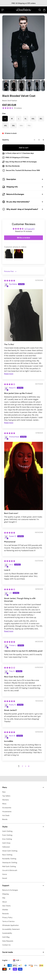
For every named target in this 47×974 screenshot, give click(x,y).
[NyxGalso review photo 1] (23, 315)
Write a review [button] (23, 237)
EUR (17, 960)
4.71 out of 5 (29, 229)
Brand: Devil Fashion (9, 101)
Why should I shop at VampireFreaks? (22, 209)
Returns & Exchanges (15, 194)
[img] (9, 280)
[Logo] (23, 10)
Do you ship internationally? (18, 202)
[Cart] (44, 9)
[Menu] (2, 9)
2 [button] (22, 766)
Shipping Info (12, 187)
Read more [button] (8, 373)
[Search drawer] (39, 9)
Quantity (5, 140)
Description (11, 179)
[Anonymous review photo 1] (23, 476)
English (5, 960)
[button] (25, 766)
